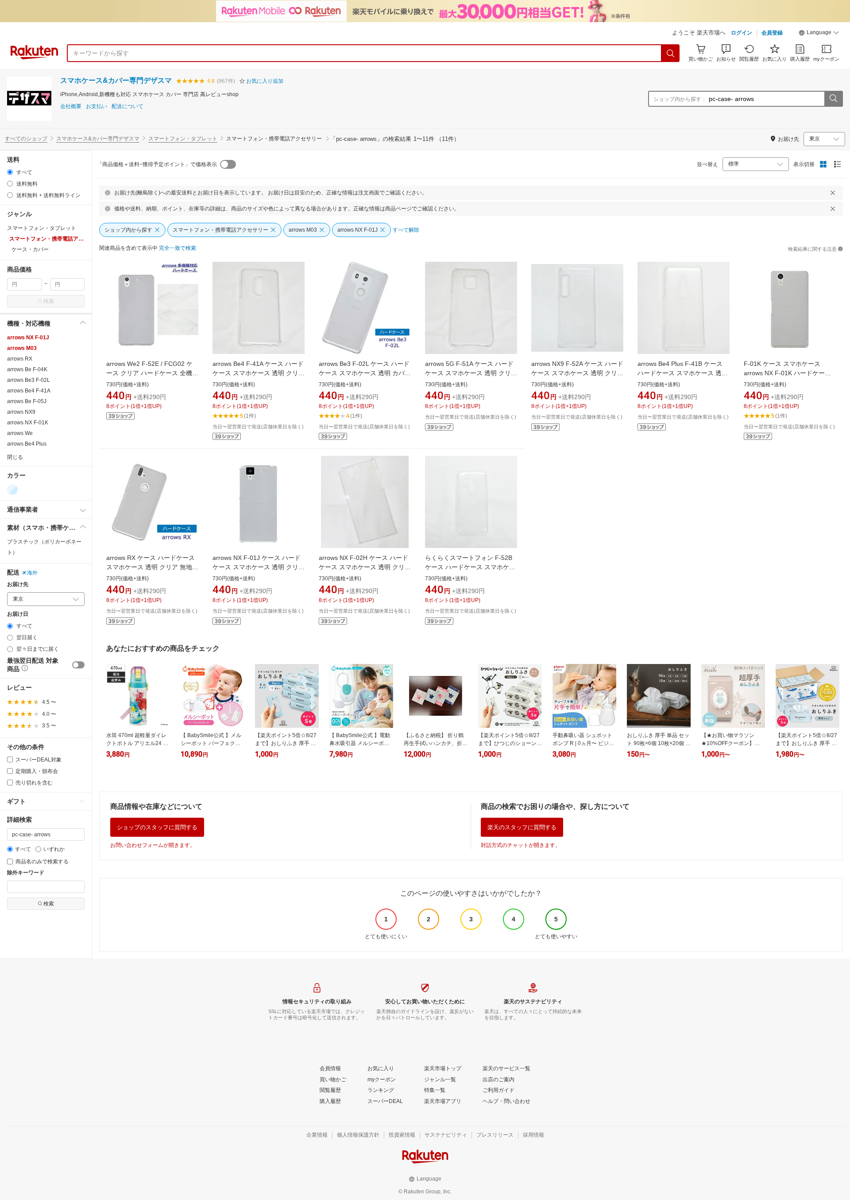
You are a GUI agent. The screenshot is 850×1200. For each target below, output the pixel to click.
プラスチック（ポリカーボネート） (44, 547)
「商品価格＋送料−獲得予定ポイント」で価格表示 (157, 164)
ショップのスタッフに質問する (157, 827)
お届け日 (17, 614)
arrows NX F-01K (27, 422)
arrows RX (19, 359)
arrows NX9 (21, 412)
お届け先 (17, 584)
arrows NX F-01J (28, 337)
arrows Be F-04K (27, 369)
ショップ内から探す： (680, 99)
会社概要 (70, 106)
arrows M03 (22, 348)
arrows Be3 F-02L (28, 380)
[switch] (78, 664)
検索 (48, 301)
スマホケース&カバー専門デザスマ (116, 80)
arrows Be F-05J (26, 401)
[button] (819, 34)
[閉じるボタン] (833, 193)
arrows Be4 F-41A (28, 391)
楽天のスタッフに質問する (521, 827)
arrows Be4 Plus (26, 444)
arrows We (20, 433)
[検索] (671, 53)
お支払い (96, 106)
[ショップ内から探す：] (833, 99)
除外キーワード (25, 873)
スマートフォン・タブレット (182, 139)
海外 (32, 573)
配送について (127, 106)
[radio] (10, 172)
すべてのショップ (26, 139)
